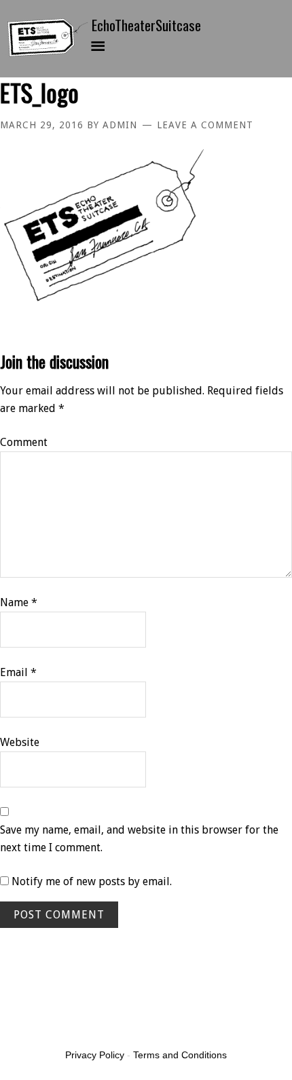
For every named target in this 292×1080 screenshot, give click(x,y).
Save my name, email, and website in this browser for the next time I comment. (139, 838)
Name (18, 602)
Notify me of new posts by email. (92, 881)
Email (18, 672)
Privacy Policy (94, 1054)
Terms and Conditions (180, 1054)
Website (19, 742)
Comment (24, 442)
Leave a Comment (205, 124)
